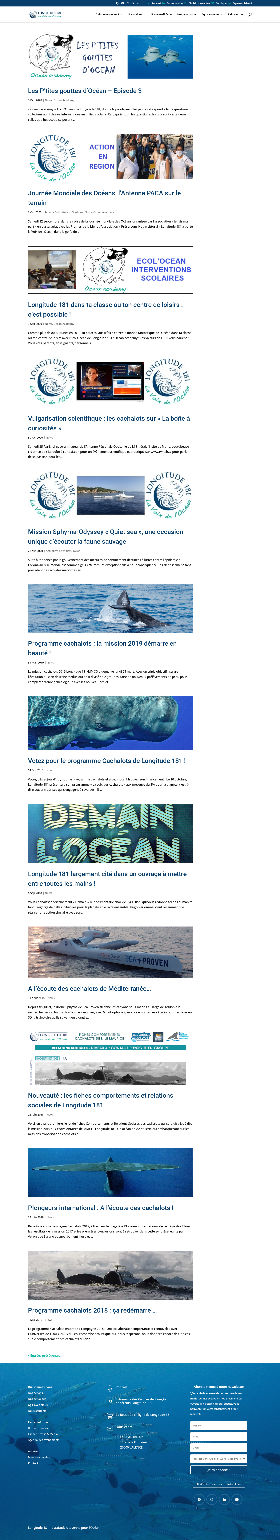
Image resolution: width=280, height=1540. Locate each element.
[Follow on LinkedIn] (224, 1499)
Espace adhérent (242, 3)
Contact (33, 1463)
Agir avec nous (210, 14)
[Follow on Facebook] (199, 1499)
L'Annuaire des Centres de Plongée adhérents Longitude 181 (141, 1401)
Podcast (156, 3)
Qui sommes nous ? (107, 14)
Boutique (221, 3)
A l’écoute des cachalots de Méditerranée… (89, 988)
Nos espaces (185, 14)
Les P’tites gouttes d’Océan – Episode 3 (85, 91)
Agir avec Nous (38, 1405)
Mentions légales (39, 1457)
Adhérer (33, 1451)
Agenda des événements (43, 1440)
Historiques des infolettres (219, 1484)
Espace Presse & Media (43, 1434)
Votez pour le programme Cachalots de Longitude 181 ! (107, 760)
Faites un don (175, 3)
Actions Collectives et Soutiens (64, 212)
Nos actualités (37, 1399)
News (48, 100)
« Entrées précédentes (44, 1355)
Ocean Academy (64, 100)
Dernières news (38, 1428)
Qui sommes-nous (40, 1387)
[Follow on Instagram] (211, 1499)
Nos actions (135, 14)
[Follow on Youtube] (236, 1499)
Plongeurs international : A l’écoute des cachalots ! (101, 1208)
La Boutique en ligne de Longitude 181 (143, 1415)
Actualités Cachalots (59, 551)
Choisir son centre (199, 3)
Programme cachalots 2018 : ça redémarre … (92, 1310)
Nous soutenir (37, 1411)
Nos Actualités (160, 14)
